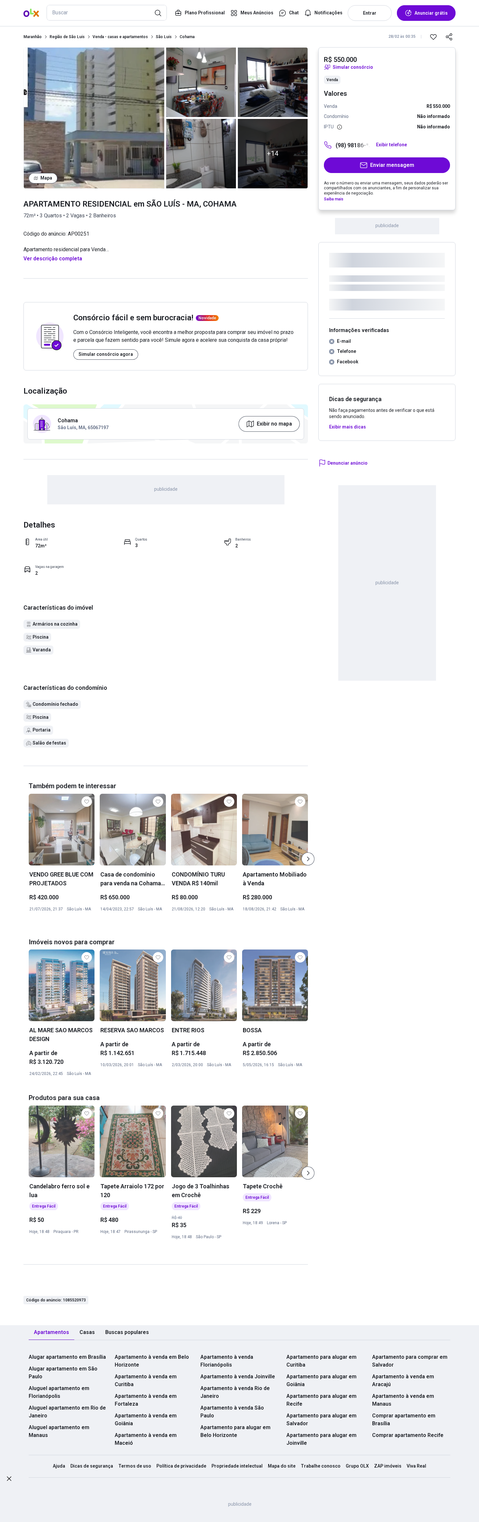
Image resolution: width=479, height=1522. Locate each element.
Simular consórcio (353, 67)
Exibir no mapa (274, 424)
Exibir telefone (391, 144)
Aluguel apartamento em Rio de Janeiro (67, 1412)
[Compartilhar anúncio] (449, 36)
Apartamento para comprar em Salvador (409, 1361)
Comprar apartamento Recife (407, 1435)
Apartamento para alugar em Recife (321, 1400)
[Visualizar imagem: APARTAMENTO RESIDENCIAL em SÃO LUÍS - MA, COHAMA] (94, 118)
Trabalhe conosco (321, 1466)
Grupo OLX (357, 1466)
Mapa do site (282, 1466)
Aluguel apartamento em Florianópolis (59, 1392)
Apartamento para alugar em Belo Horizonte (235, 1431)
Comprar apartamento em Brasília (403, 1420)
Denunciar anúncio (347, 463)
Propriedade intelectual (237, 1466)
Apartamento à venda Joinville (237, 1376)
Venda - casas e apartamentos (120, 37)
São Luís (164, 37)
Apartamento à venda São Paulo (232, 1412)
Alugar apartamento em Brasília (67, 1357)
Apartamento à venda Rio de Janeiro (235, 1392)
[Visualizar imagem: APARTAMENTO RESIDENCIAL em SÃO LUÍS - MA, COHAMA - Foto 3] (201, 154)
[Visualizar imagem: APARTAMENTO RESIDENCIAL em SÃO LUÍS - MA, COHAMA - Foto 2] (201, 82)
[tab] (51, 1332)
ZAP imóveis (387, 1466)
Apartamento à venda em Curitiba (146, 1380)
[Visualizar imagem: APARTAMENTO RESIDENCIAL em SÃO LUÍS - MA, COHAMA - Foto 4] (273, 82)
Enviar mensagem (392, 165)
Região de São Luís (67, 37)
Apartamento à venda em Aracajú (403, 1380)
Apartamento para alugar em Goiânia (321, 1380)
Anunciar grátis (431, 13)
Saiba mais (333, 199)
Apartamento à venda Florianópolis (226, 1361)
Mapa (46, 178)
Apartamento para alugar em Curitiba (321, 1361)
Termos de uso (134, 1466)
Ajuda (59, 1466)
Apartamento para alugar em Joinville (321, 1439)
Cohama (187, 37)
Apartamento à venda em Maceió (146, 1439)
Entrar (369, 13)
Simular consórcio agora (106, 354)
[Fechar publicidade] (9, 1479)
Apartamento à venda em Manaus (403, 1400)
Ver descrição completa (52, 258)
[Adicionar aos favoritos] (433, 36)
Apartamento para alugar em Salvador (321, 1420)
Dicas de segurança (91, 1466)
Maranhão (32, 37)
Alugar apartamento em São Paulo (63, 1373)
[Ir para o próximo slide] (307, 858)
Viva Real (416, 1466)
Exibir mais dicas (347, 426)
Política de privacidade (181, 1466)
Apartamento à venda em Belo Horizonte (152, 1361)
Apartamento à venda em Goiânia (146, 1420)
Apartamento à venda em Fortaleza (146, 1400)
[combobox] (107, 12)
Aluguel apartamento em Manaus (59, 1431)
